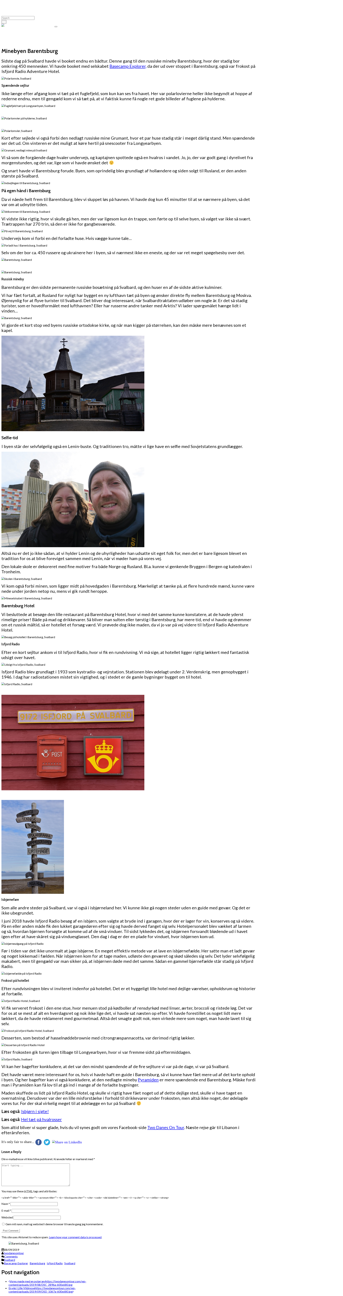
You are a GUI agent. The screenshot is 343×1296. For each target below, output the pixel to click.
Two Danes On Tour (41, 25)
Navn (5, 1203)
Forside (13, 42)
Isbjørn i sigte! (35, 1111)
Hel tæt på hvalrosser (41, 1119)
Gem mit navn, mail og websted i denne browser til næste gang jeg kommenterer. (54, 1224)
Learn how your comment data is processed (75, 1237)
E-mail (6, 1210)
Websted (7, 1217)
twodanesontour (14, 1253)
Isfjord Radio (55, 1263)
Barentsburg (37, 1263)
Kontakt (14, 38)
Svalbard (9, 1259)
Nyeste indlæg (17, 35)
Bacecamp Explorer (16, 1263)
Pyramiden (148, 1079)
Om (11, 31)
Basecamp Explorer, (128, 66)
